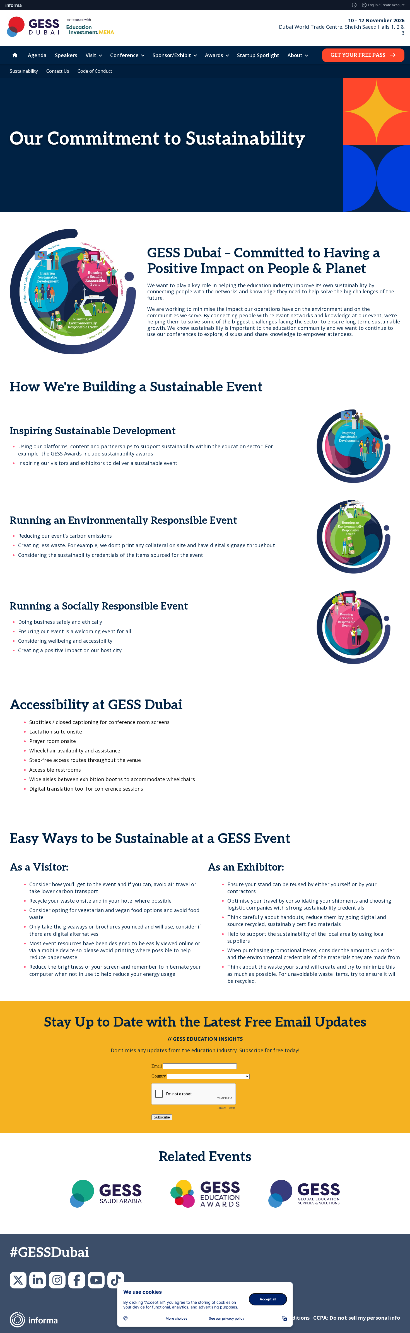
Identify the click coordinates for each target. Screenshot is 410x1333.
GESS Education (37, 1280)
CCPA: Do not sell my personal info (356, 1317)
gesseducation (57, 1280)
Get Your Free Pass (358, 55)
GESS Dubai (76, 1280)
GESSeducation (18, 1280)
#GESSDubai (49, 1253)
